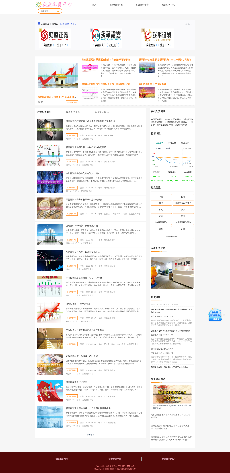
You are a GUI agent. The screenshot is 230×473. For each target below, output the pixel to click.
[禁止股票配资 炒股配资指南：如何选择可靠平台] (90, 67)
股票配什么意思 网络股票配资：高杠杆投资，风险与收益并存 (169, 59)
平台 (161, 196)
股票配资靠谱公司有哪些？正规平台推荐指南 (60, 96)
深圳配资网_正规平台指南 (78, 303)
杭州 (183, 215)
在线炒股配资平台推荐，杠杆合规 (82, 356)
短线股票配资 (161, 222)
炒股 (161, 228)
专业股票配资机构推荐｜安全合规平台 (84, 277)
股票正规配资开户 (183, 203)
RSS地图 (121, 466)
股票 (183, 209)
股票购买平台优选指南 (76, 382)
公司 (161, 209)
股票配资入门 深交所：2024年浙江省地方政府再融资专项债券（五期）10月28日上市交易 (171, 438)
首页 (94, 4)
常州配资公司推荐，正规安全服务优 (83, 251)
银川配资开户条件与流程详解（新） (83, 173)
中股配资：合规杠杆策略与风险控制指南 (85, 329)
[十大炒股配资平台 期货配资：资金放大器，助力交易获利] (172, 394)
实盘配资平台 (142, 4)
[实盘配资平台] (53, 4)
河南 (161, 215)
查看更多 (90, 435)
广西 (183, 228)
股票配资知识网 (121, 469)
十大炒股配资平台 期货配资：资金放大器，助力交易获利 (172, 406)
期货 (161, 203)
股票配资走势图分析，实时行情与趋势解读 (86, 147)
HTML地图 (130, 466)
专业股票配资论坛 (183, 222)
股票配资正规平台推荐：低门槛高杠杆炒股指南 (88, 408)
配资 (183, 196)
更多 (188, 24)
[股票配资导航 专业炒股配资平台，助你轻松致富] (90, 92)
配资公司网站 (168, 4)
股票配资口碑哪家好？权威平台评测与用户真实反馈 (90, 121)
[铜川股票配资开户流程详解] (147, 92)
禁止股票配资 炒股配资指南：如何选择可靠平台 (106, 59)
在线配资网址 (116, 4)
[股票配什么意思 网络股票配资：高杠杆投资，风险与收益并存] (147, 67)
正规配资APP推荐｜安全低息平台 (82, 225)
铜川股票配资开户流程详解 (152, 83)
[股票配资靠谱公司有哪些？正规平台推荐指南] (58, 75)
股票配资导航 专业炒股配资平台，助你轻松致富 (106, 83)
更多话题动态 (172, 236)
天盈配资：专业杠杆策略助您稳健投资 (84, 199)
